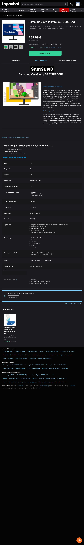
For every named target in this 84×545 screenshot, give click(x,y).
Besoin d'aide (74, 10)
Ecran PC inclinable (8, 358)
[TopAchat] (10, 4)
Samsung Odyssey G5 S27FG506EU (37, 382)
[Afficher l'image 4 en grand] (21, 47)
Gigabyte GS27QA (50, 378)
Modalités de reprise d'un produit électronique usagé (15, 137)
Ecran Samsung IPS (8, 351)
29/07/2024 (39, 388)
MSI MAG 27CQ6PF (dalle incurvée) (25, 375)
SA (26, 388)
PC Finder (55, 10)
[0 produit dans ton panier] (72, 4)
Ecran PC (20, 15)
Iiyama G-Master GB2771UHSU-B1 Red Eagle (14, 382)
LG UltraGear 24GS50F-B (33, 368)
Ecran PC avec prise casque (39, 355)
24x (61, 44)
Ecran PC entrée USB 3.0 (9, 355)
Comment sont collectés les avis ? (73, 303)
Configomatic (20, 10)
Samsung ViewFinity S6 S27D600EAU (34, 365)
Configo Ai (45, 10)
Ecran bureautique (32, 351)
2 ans (23, 153)
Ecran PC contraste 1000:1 (45, 358)
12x (56, 44)
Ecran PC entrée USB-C (24, 355)
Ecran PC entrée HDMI (52, 351)
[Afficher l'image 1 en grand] (6, 47)
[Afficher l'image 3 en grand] (16, 47)
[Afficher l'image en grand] (13, 31)
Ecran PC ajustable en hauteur (64, 355)
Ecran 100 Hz (32, 358)
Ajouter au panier (45, 53)
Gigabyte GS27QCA (62, 378)
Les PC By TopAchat (33, 10)
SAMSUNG (72, 385)
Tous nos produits (7, 10)
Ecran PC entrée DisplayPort (67, 351)
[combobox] (79, 4)
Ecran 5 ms (41, 351)
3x (43, 44)
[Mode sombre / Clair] (81, 10)
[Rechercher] (66, 4)
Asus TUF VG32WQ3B (38, 378)
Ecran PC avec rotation (21, 358)
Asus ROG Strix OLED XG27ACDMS (57, 382)
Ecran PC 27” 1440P (20, 351)
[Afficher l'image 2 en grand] (11, 47)
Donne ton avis (13, 297)
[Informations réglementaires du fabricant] (16, 280)
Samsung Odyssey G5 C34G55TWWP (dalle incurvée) (17, 378)
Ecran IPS (51, 355)
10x (51, 44)
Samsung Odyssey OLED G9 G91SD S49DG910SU (55, 368)
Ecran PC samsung (44, 385)
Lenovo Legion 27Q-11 (8, 375)
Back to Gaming (64, 10)
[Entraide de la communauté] (79, 540)
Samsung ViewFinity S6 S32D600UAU (13, 365)
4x (47, 44)
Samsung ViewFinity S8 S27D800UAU (56, 365)
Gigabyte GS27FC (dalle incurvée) (45, 375)
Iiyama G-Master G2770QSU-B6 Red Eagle (14, 368)
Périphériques (11, 15)
